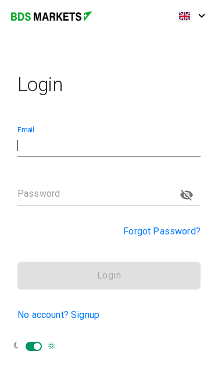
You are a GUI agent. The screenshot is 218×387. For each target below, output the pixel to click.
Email (25, 129)
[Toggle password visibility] (187, 195)
